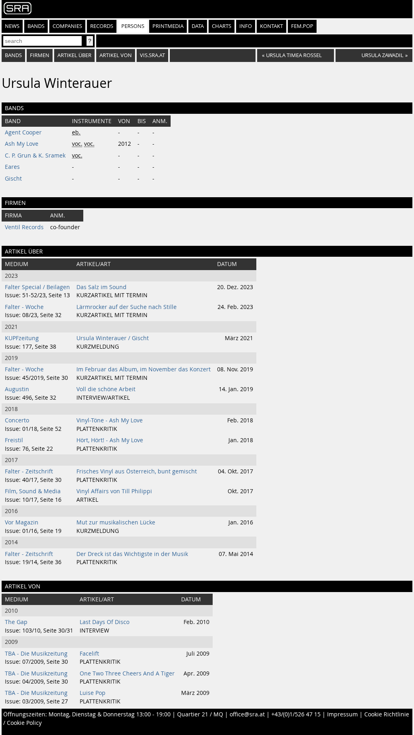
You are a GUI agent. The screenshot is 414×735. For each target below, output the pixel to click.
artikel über (74, 55)
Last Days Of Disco (104, 622)
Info (245, 26)
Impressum (342, 714)
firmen (39, 55)
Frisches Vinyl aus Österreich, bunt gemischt (136, 471)
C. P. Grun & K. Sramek (35, 155)
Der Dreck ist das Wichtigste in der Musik (132, 554)
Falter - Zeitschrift (29, 471)
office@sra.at (247, 714)
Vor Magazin (21, 522)
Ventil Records (24, 227)
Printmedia (168, 26)
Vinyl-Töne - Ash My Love (109, 420)
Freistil (14, 440)
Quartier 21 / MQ (200, 714)
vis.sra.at (152, 55)
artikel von (115, 55)
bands (13, 55)
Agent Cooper (23, 132)
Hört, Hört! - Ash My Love (109, 440)
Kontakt (271, 26)
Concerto (17, 420)
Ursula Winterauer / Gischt (112, 338)
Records (101, 26)
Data (198, 26)
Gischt (13, 178)
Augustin (17, 389)
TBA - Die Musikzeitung (36, 653)
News (12, 26)
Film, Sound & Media (33, 491)
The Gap (16, 622)
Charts (221, 26)
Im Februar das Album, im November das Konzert (143, 369)
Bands (35, 26)
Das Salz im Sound (101, 287)
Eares (12, 166)
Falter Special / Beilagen (37, 287)
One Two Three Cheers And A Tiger (127, 673)
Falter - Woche (24, 307)
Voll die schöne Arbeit (105, 389)
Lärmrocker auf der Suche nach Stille (126, 307)
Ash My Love (21, 143)
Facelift (89, 653)
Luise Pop (93, 693)
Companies (67, 26)
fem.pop (302, 26)
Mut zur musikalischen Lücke (115, 522)
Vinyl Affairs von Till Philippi (114, 491)
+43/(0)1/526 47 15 (296, 714)
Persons (132, 26)
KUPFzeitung (22, 338)
